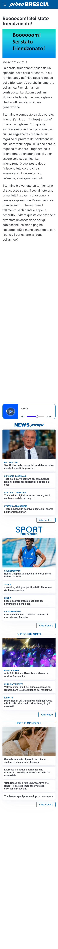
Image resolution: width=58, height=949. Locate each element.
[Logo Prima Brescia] (29, 4)
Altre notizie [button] (46, 520)
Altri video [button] (47, 714)
